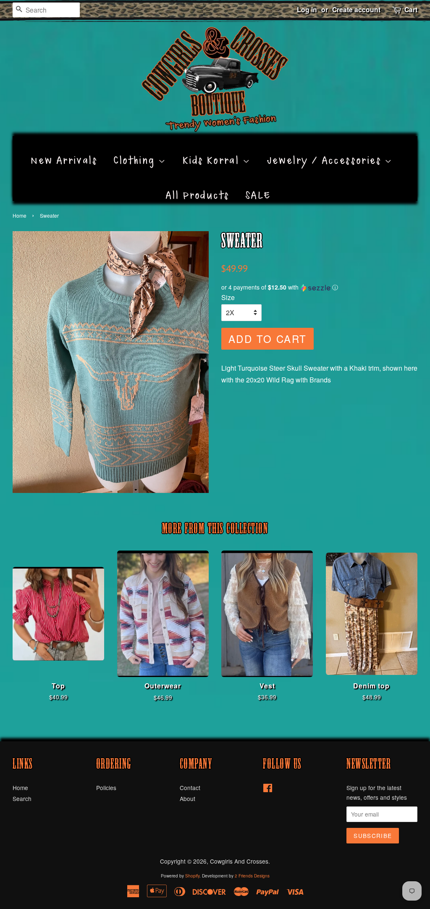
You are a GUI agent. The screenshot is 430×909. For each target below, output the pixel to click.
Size (228, 297)
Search (22, 798)
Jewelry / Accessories (326, 150)
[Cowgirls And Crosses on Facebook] (268, 789)
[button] (319, 287)
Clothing (135, 150)
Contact (190, 787)
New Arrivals (64, 150)
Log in (307, 9)
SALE (258, 185)
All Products (197, 185)
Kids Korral (213, 150)
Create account (356, 9)
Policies (106, 787)
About (187, 798)
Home (19, 215)
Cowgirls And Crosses (239, 861)
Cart (410, 9)
